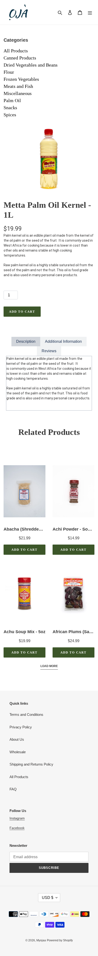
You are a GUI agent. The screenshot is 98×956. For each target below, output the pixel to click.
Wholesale (18, 752)
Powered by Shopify (60, 940)
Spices (10, 114)
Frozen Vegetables (21, 79)
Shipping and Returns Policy (31, 764)
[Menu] (90, 12)
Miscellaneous (18, 93)
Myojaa (41, 940)
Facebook (17, 828)
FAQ (13, 789)
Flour (9, 72)
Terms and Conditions (26, 714)
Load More (49, 666)
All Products (16, 50)
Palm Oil (12, 100)
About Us (17, 739)
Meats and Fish (18, 86)
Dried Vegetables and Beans (31, 65)
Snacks (10, 107)
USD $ (47, 898)
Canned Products (20, 57)
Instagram (17, 818)
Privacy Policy (21, 727)
